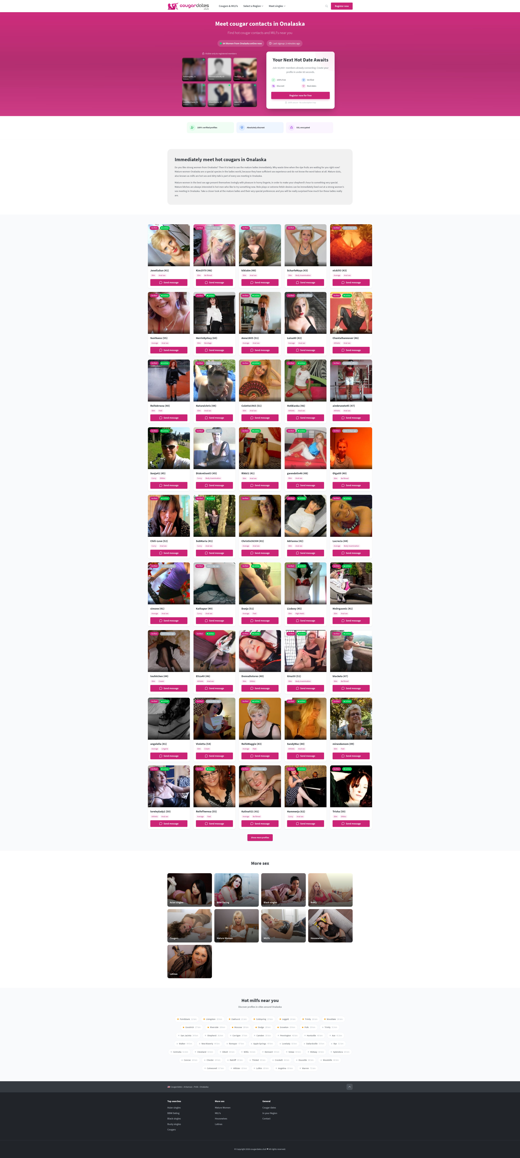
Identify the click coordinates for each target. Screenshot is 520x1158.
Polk (196, 1087)
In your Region (269, 1113)
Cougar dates (269, 1107)
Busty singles (174, 1124)
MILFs (218, 1113)
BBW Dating (173, 1113)
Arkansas (188, 1087)
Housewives (221, 1118)
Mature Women (222, 1107)
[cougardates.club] (188, 6)
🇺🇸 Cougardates (174, 1087)
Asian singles (174, 1107)
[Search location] (327, 6)
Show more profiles (260, 837)
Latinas (218, 1124)
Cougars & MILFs (228, 6)
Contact (266, 1118)
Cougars (171, 1129)
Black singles (174, 1118)
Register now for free (300, 95)
